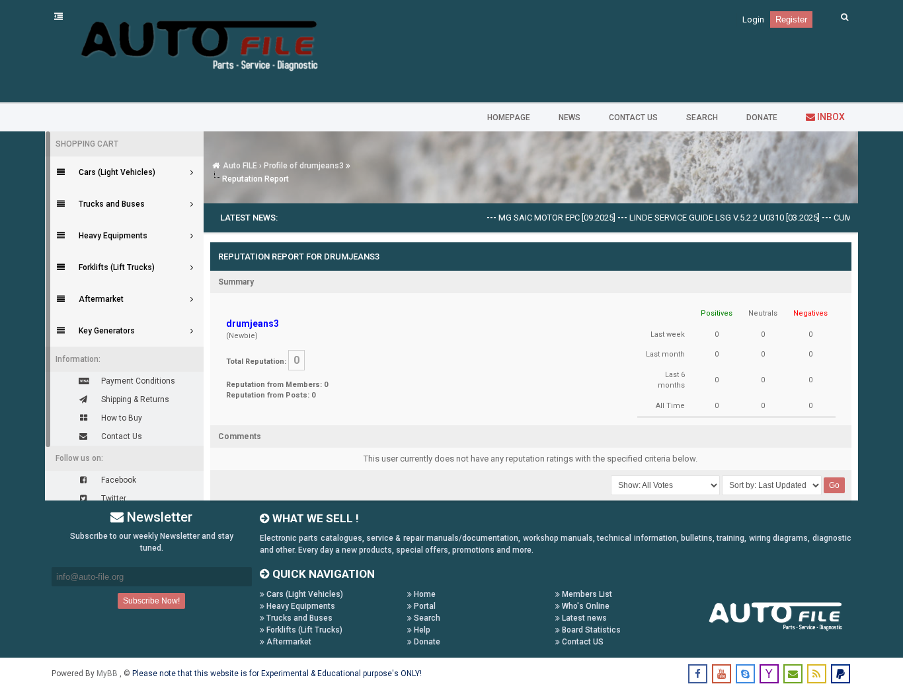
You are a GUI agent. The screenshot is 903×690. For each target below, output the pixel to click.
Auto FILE (240, 165)
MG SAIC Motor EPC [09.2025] (543, 218)
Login (753, 19)
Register (791, 19)
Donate (426, 641)
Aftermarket (287, 641)
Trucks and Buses (298, 618)
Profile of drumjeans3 (304, 165)
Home (424, 594)
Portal (424, 606)
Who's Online (584, 606)
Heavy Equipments (299, 606)
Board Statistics (590, 630)
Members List (586, 594)
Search (426, 618)
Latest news (583, 618)
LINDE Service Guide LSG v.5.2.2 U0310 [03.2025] (711, 218)
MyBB (108, 673)
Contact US (582, 641)
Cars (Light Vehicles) (303, 594)
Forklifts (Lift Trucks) (303, 630)
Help (421, 630)
